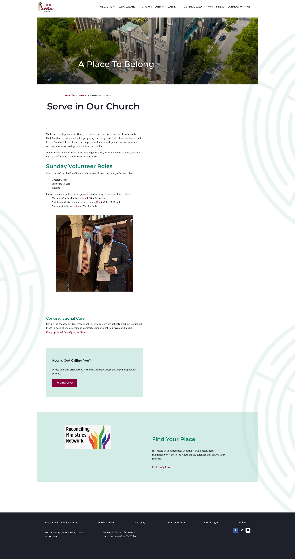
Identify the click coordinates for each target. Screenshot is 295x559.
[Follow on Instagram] (241, 530)
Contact (50, 173)
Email (84, 198)
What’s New (216, 6)
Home (68, 95)
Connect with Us (239, 6)
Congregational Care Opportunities (65, 332)
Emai (99, 202)
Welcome (105, 6)
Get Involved (193, 6)
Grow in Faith (151, 6)
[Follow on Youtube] (248, 530)
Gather (172, 6)
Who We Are (127, 6)
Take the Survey (64, 383)
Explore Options (161, 467)
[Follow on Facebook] (235, 530)
